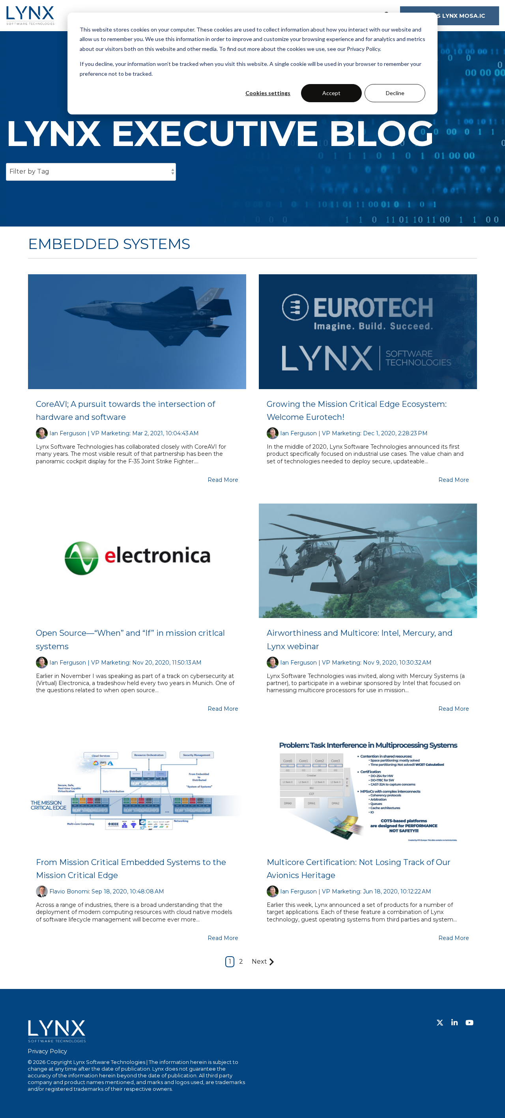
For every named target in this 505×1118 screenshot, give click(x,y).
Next (259, 961)
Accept (331, 93)
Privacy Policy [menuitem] (47, 1051)
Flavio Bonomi (69, 891)
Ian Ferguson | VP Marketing (89, 433)
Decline (395, 93)
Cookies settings (267, 93)
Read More (223, 480)
